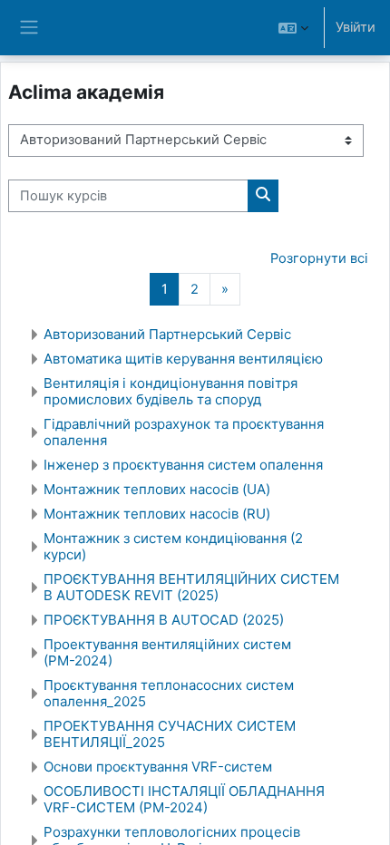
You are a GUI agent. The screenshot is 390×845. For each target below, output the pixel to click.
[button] (293, 27)
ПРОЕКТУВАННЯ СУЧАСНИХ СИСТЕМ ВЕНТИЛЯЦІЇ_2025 (170, 734)
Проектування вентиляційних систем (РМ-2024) (167, 652)
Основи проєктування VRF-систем (158, 766)
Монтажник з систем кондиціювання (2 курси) (173, 546)
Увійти (355, 27)
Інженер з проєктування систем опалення (183, 464)
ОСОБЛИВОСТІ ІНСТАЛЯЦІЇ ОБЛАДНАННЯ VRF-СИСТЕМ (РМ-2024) (184, 799)
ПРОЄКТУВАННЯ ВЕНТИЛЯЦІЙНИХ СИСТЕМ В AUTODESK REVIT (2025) (191, 587)
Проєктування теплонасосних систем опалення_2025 (169, 693)
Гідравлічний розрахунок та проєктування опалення (184, 432)
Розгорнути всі (318, 258)
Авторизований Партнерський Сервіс (167, 334)
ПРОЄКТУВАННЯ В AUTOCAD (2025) (164, 619)
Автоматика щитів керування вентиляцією (183, 358)
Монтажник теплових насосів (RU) (157, 513)
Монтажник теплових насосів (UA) (157, 489)
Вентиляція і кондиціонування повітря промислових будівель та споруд (170, 391)
